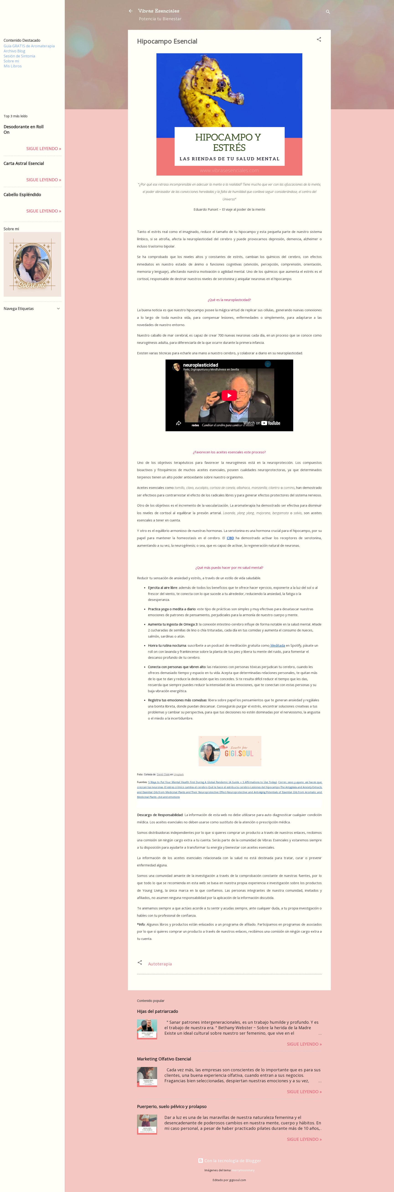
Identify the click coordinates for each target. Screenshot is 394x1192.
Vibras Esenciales (159, 11)
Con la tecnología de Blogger (232, 1160)
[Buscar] (328, 12)
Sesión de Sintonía (19, 56)
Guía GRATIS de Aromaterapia (29, 45)
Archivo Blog (14, 51)
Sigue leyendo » (304, 1044)
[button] (319, 40)
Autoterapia (160, 964)
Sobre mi (11, 61)
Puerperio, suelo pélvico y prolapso (172, 1106)
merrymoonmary (243, 1170)
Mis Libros (13, 66)
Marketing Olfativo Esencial (164, 1059)
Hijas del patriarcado (157, 1011)
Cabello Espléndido (22, 194)
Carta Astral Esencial (24, 163)
